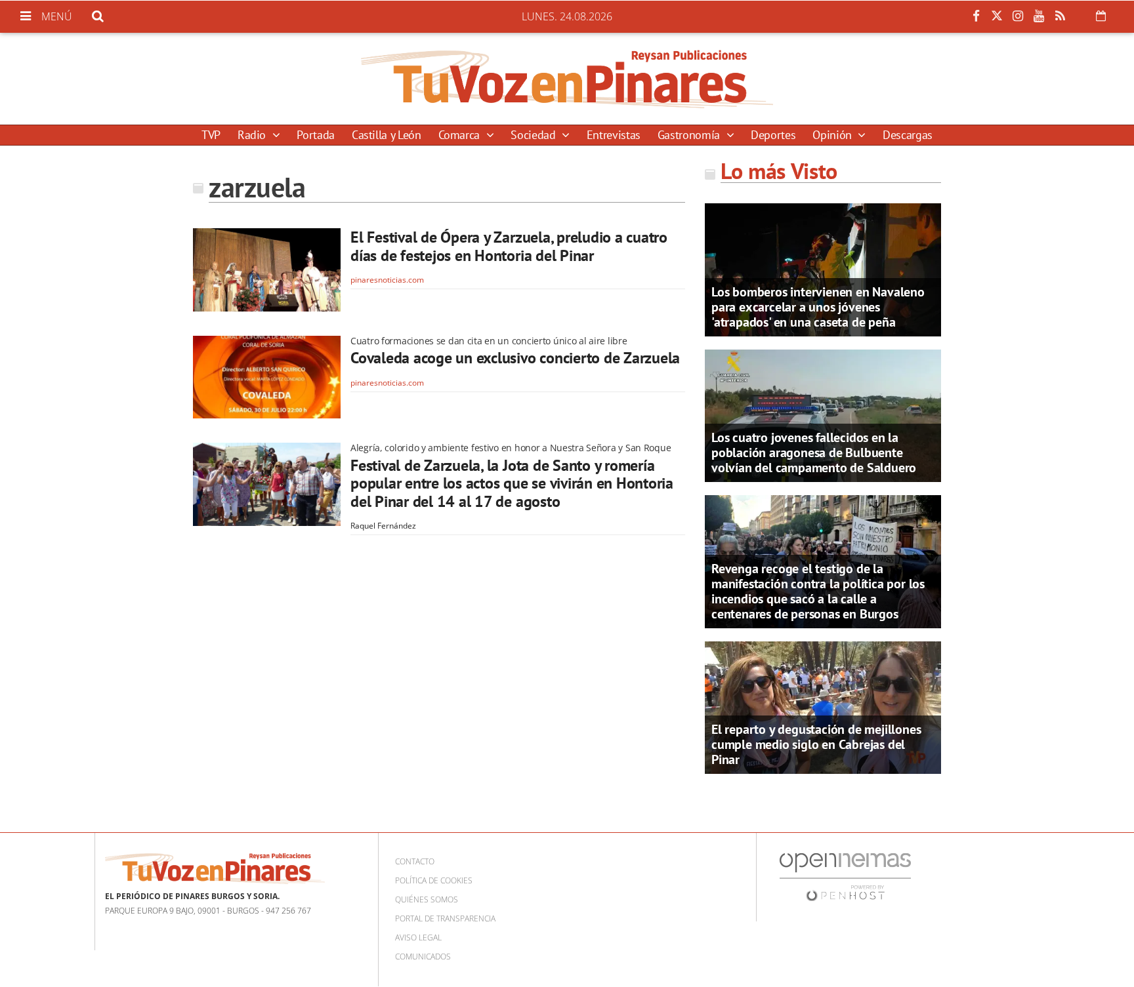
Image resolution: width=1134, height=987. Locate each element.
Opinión (833, 134)
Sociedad (534, 134)
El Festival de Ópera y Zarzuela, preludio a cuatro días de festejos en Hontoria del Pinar (508, 246)
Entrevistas (613, 134)
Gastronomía (690, 134)
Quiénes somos (426, 899)
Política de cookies (433, 880)
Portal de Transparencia (445, 918)
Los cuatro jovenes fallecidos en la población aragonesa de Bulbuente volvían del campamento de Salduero (813, 452)
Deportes (773, 134)
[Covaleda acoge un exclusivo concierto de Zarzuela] (267, 377)
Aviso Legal (418, 937)
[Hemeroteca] (1101, 16)
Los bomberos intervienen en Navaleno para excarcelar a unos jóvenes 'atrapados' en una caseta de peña (818, 307)
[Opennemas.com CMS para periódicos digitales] (845, 876)
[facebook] (975, 16)
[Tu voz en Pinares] (567, 78)
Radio (253, 134)
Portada (315, 134)
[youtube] (1038, 16)
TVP (210, 134)
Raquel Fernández (383, 525)
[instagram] (1017, 16)
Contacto (414, 861)
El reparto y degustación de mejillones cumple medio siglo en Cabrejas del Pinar (816, 744)
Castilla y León (386, 134)
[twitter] (996, 16)
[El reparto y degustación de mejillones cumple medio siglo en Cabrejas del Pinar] (823, 706)
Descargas (908, 134)
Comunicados (423, 956)
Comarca (460, 134)
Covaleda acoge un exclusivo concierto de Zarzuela (515, 358)
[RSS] (1059, 16)
